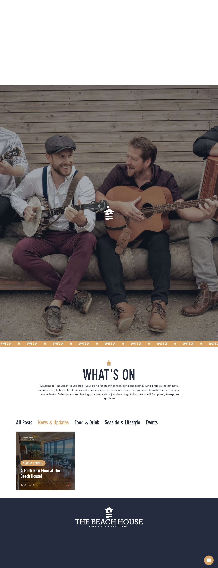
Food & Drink (87, 422)
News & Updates (53, 422)
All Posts (24, 422)
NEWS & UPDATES (33, 463)
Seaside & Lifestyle (122, 422)
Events (152, 422)
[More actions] (70, 438)
